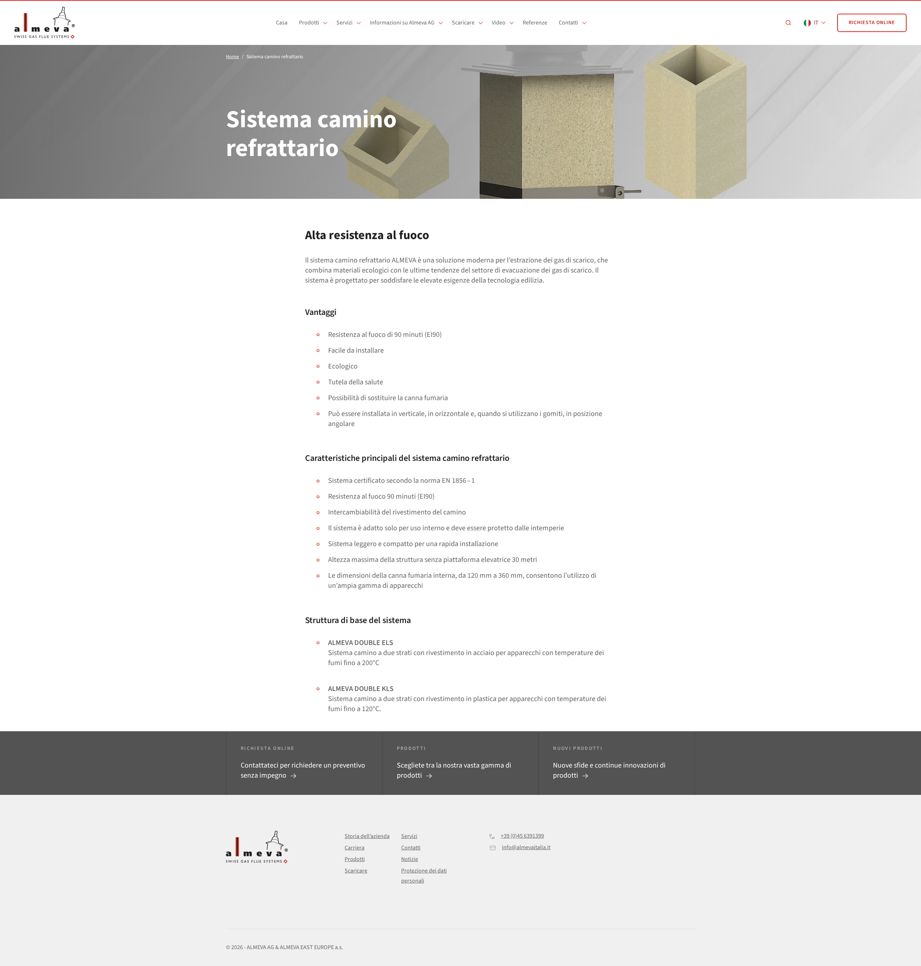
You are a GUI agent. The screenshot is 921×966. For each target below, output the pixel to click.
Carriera (354, 848)
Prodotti (309, 23)
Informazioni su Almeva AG (402, 23)
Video (498, 23)
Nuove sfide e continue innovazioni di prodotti (609, 770)
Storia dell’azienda (367, 836)
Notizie (409, 859)
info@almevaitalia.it (526, 847)
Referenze (535, 23)
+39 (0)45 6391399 (522, 836)
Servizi (344, 23)
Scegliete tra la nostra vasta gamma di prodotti (454, 770)
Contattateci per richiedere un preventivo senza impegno (303, 770)
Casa (281, 23)
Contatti (568, 23)
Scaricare (463, 23)
